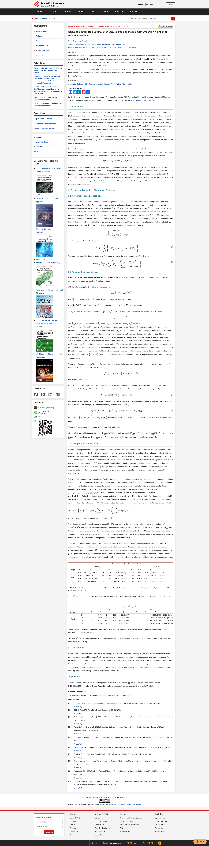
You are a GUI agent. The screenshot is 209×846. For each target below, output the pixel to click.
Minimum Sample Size (124, 84)
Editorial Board (42, 46)
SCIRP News (132, 843)
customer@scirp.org (46, 408)
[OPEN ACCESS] (145, 4)
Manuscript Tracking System (131, 818)
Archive (39, 41)
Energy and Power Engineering (48, 262)
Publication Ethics (161, 821)
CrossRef (77, 707)
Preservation (160, 825)
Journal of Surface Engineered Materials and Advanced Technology (48, 323)
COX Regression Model (94, 84)
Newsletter (38, 137)
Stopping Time (109, 84)
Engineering (40, 259)
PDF (98, 48)
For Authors (99, 825)
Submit (133, 11)
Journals (67, 11)
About (105, 11)
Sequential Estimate (76, 84)
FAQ (36, 151)
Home (40, 11)
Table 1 (71, 524)
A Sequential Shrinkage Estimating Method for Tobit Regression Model (48, 70)
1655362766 (43, 417)
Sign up (94, 843)
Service (124, 814)
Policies (159, 814)
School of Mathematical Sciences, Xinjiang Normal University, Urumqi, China (97, 44)
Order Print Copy (41, 142)
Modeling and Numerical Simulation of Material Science (89, 26)
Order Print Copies (127, 821)
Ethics (97, 818)
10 (151, 660)
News (93, 11)
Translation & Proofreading (130, 825)
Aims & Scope (41, 31)
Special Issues (100, 835)
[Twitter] (36, 394)
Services (119, 11)
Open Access (160, 818)
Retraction (159, 828)
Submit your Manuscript (112, 843)
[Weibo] (58, 394)
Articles (52, 11)
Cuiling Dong (91, 41)
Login (170, 4)
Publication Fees (43, 50)
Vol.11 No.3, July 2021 (121, 26)
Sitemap (73, 828)
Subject (73, 821)
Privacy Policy (160, 831)
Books (81, 11)
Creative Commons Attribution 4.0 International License (122, 804)
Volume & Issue (126, 831)
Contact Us (39, 147)
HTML (104, 48)
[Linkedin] (50, 394)
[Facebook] (43, 394)
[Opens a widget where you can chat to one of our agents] (200, 842)
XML (110, 48)
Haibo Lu (71, 41)
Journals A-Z (75, 818)
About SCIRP (102, 814)
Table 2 (71, 543)
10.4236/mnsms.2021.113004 (83, 48)
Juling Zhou (80, 41)
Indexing (39, 55)
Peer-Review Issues (102, 828)
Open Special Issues (43, 119)
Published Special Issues (45, 124)
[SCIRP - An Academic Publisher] (49, 4)
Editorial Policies (101, 821)
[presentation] (117, 161)
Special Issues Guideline (45, 129)
